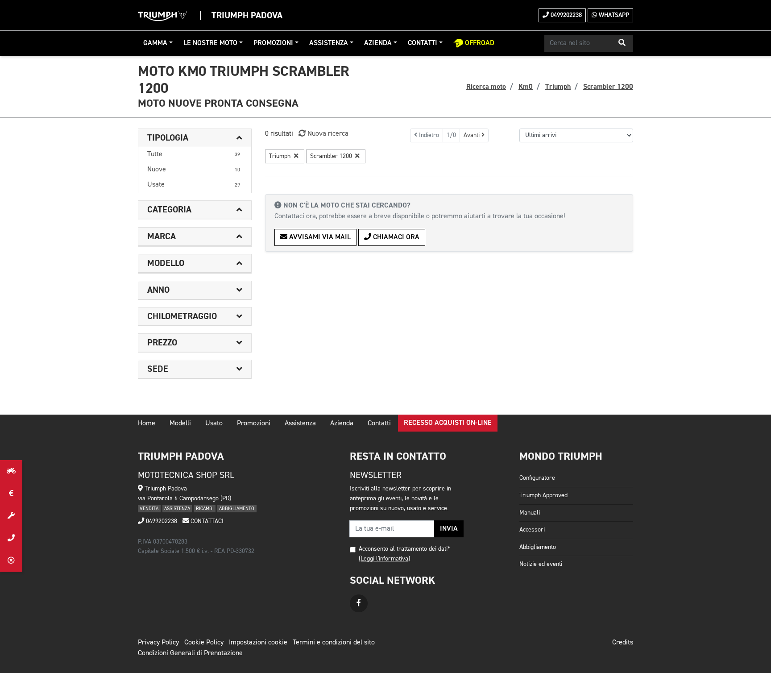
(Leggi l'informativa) (384, 559)
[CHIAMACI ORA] (11, 538)
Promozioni (273, 43)
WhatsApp (613, 15)
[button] (622, 43)
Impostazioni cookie (258, 642)
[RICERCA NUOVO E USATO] (11, 471)
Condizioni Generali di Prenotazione (190, 653)
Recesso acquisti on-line (448, 423)
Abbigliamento (537, 547)
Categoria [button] (169, 209)
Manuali (529, 513)
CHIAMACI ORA (395, 237)
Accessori (532, 530)
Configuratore (537, 478)
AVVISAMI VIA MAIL (319, 237)
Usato (214, 423)
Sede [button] (157, 369)
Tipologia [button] (167, 138)
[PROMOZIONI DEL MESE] (11, 493)
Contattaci (206, 521)
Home (146, 423)
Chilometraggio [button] (182, 316)
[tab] (194, 138)
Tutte (193, 154)
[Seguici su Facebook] (359, 603)
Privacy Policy (158, 642)
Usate (193, 184)
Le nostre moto (210, 43)
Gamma (155, 43)
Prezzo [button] (162, 342)
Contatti (422, 43)
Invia (449, 528)
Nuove (193, 169)
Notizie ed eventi (540, 564)
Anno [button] (158, 290)
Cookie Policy (204, 642)
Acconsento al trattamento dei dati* (404, 549)
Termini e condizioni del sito (334, 642)
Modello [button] (165, 263)
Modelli (180, 423)
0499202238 (565, 15)
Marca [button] (161, 236)
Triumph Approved (543, 495)
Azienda (378, 43)
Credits (622, 642)
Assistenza (328, 43)
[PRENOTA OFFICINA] (11, 516)
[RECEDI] (11, 560)
